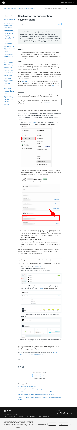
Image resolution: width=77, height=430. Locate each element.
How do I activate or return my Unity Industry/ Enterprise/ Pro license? (36, 394)
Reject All (52, 424)
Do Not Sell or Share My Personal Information (37, 416)
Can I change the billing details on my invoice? (9, 56)
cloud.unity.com (31, 122)
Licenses (20, 8)
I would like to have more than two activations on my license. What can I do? (38, 392)
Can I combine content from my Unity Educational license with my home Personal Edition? (9, 64)
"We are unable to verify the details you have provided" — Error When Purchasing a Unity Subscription (9, 34)
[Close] (71, 424)
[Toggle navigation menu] (56, 2)
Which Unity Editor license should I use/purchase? (9, 25)
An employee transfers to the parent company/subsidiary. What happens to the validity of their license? (9, 46)
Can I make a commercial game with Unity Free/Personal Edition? (8, 82)
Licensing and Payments (29, 8)
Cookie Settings (42, 424)
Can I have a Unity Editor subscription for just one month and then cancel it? (9, 73)
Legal (6, 416)
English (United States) (66, 2)
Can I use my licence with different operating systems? (32, 389)
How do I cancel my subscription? (27, 386)
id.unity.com (38, 266)
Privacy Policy (13, 416)
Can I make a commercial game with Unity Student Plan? (9, 91)
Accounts (20, 362)
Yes (36, 375)
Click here (40, 288)
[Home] (3, 2)
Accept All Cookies (63, 424)
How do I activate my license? (9, 20)
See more (6, 104)
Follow (58, 24)
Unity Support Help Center (10, 8)
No (43, 375)
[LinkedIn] (23, 367)
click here (47, 102)
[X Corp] (20, 367)
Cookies (20, 416)
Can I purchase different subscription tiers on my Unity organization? (9, 99)
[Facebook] (18, 367)
